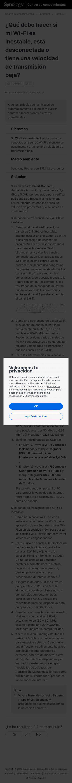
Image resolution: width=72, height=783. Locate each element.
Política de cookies (45, 389)
